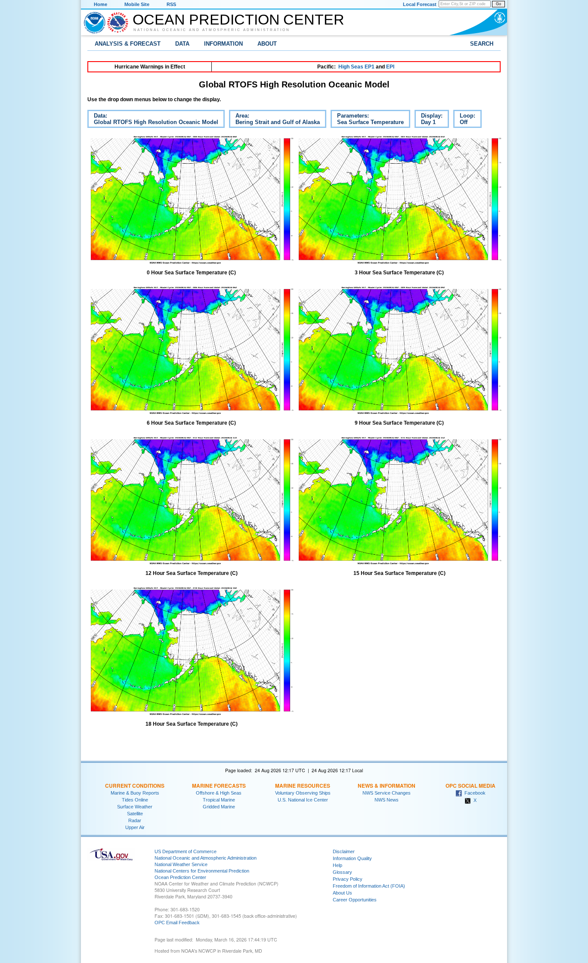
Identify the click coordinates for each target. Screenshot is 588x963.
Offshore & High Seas (218, 792)
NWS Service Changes (386, 792)
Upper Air (135, 827)
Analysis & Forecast (128, 43)
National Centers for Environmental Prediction (202, 870)
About (267, 43)
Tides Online (135, 799)
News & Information (386, 785)
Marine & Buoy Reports (135, 792)
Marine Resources (302, 785)
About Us (342, 892)
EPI (390, 67)
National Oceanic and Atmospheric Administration (211, 30)
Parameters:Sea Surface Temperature (367, 120)
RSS (171, 4)
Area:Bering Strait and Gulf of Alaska (274, 120)
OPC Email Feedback (177, 922)
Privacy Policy (347, 879)
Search (481, 43)
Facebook (474, 792)
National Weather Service (181, 864)
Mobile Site (136, 4)
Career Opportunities (355, 899)
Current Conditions (134, 785)
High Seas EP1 (356, 67)
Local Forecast (419, 4)
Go (498, 4)
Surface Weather (134, 806)
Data (182, 43)
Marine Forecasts (219, 785)
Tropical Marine (219, 799)
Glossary (342, 872)
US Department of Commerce (186, 851)
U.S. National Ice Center (303, 799)
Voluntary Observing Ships (303, 792)
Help (337, 865)
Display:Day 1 (429, 120)
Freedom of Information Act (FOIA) (369, 885)
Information (223, 43)
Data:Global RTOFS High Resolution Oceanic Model (152, 120)
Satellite (135, 813)
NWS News (386, 799)
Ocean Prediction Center (238, 19)
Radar (134, 820)
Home (100, 4)
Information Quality (352, 858)
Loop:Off (464, 120)
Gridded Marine (219, 806)
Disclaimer (344, 851)
